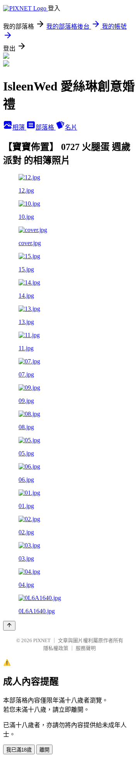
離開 (44, 750)
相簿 (19, 127)
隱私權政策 (55, 648)
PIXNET (42, 640)
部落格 (46, 127)
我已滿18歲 (19, 750)
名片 (71, 127)
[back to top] (9, 626)
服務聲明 (86, 648)
